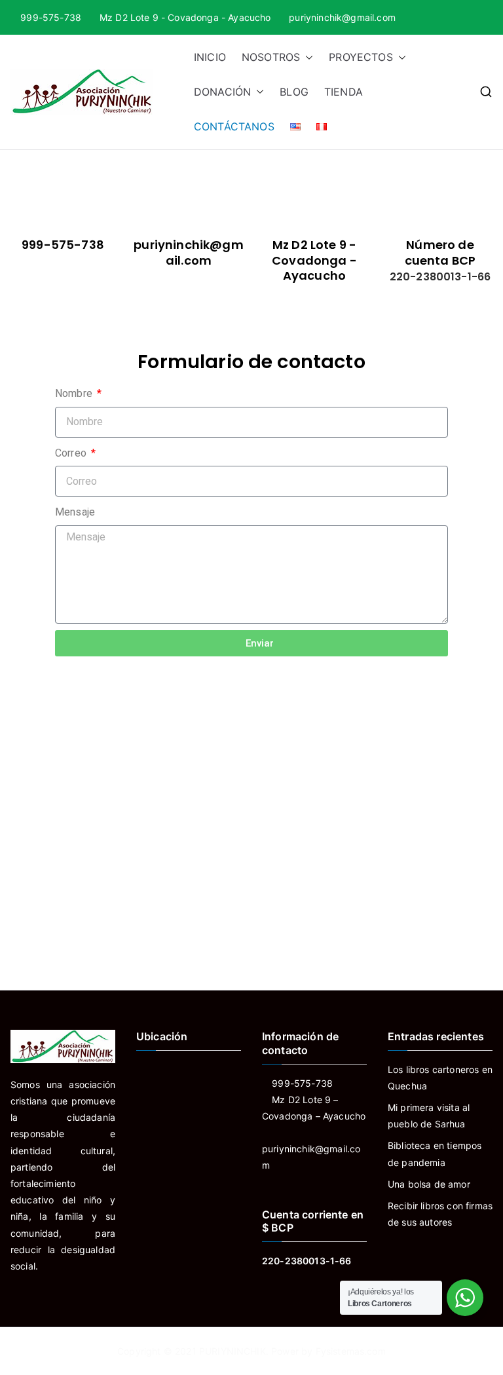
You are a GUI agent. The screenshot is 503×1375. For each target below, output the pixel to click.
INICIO (210, 57)
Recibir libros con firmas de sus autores (440, 1214)
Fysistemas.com (351, 1351)
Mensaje (75, 512)
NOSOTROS (271, 57)
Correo (72, 453)
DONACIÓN (222, 91)
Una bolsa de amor (429, 1184)
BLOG (294, 91)
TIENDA (343, 91)
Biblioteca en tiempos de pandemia (434, 1153)
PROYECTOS (360, 57)
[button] (306, 57)
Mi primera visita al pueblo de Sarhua (429, 1115)
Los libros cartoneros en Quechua (440, 1077)
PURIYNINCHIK (232, 1351)
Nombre (75, 393)
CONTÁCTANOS (234, 126)
